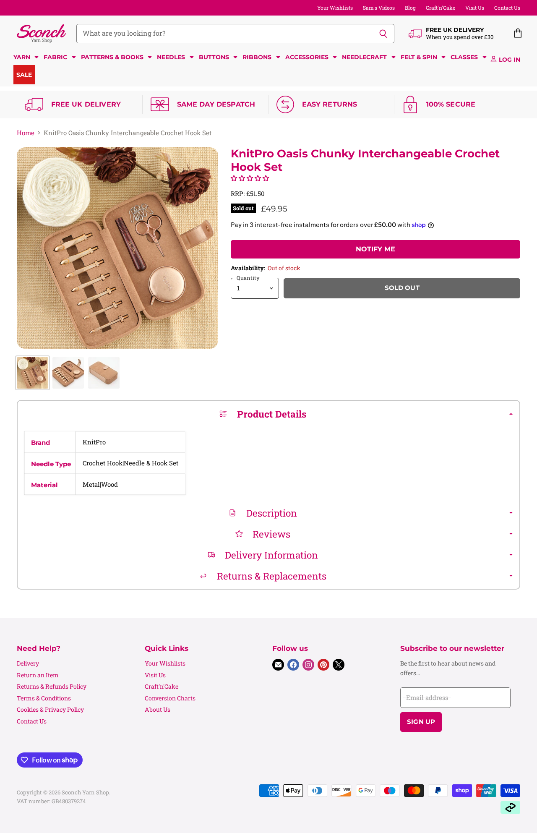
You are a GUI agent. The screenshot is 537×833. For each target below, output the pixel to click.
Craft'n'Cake (440, 7)
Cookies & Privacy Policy (50, 709)
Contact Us (507, 7)
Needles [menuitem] (171, 57)
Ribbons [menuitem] (256, 57)
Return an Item (38, 675)
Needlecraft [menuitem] (364, 57)
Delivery (28, 663)
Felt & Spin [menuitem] (419, 57)
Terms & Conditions (44, 698)
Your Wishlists (335, 7)
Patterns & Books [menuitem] (112, 57)
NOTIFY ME (375, 249)
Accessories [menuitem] (306, 57)
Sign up (421, 722)
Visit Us (474, 7)
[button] (250, 178)
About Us (157, 709)
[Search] (383, 33)
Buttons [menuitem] (214, 57)
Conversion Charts (170, 698)
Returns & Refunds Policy (51, 686)
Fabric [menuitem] (55, 57)
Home (25, 132)
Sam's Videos (379, 7)
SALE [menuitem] (24, 74)
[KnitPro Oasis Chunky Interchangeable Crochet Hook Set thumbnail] (32, 372)
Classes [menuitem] (464, 57)
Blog (410, 7)
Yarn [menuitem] (21, 57)
